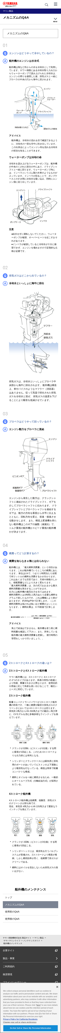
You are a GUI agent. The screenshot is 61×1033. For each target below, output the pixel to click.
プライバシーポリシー (14, 982)
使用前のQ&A (12, 911)
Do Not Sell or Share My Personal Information (30, 1028)
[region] (30, 1008)
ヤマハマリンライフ (11, 941)
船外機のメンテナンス (30, 889)
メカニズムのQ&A (14, 904)
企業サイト (9, 950)
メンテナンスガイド (31, 941)
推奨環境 (7, 974)
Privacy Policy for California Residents (20, 1019)
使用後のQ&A (12, 918)
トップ (8, 897)
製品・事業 (9, 958)
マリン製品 (39, 938)
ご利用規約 (9, 966)
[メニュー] (56, 4)
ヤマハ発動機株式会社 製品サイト (17, 938)
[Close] (57, 986)
